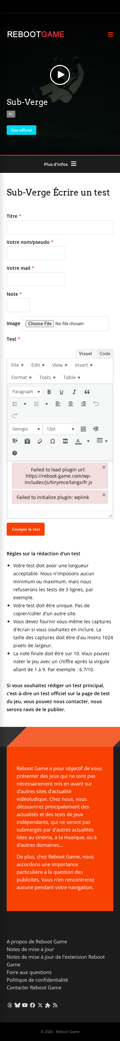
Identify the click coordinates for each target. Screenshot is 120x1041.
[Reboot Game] (36, 36)
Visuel (85, 353)
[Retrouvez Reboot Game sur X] (40, 1005)
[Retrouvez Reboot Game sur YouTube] (25, 1005)
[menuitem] (17, 364)
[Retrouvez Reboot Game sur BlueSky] (17, 1005)
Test (13, 339)
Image (13, 323)
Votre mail (20, 268)
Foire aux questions (29, 972)
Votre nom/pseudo (30, 242)
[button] (25, 391)
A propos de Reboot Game (37, 941)
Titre (14, 216)
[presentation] (17, 365)
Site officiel (21, 130)
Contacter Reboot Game (34, 987)
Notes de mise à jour (30, 949)
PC (11, 114)
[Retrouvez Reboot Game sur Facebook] (32, 1005)
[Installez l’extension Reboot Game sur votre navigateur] (48, 1005)
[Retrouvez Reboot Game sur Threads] (10, 1005)
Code (105, 353)
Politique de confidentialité (37, 979)
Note (14, 294)
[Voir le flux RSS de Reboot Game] (55, 1005)
